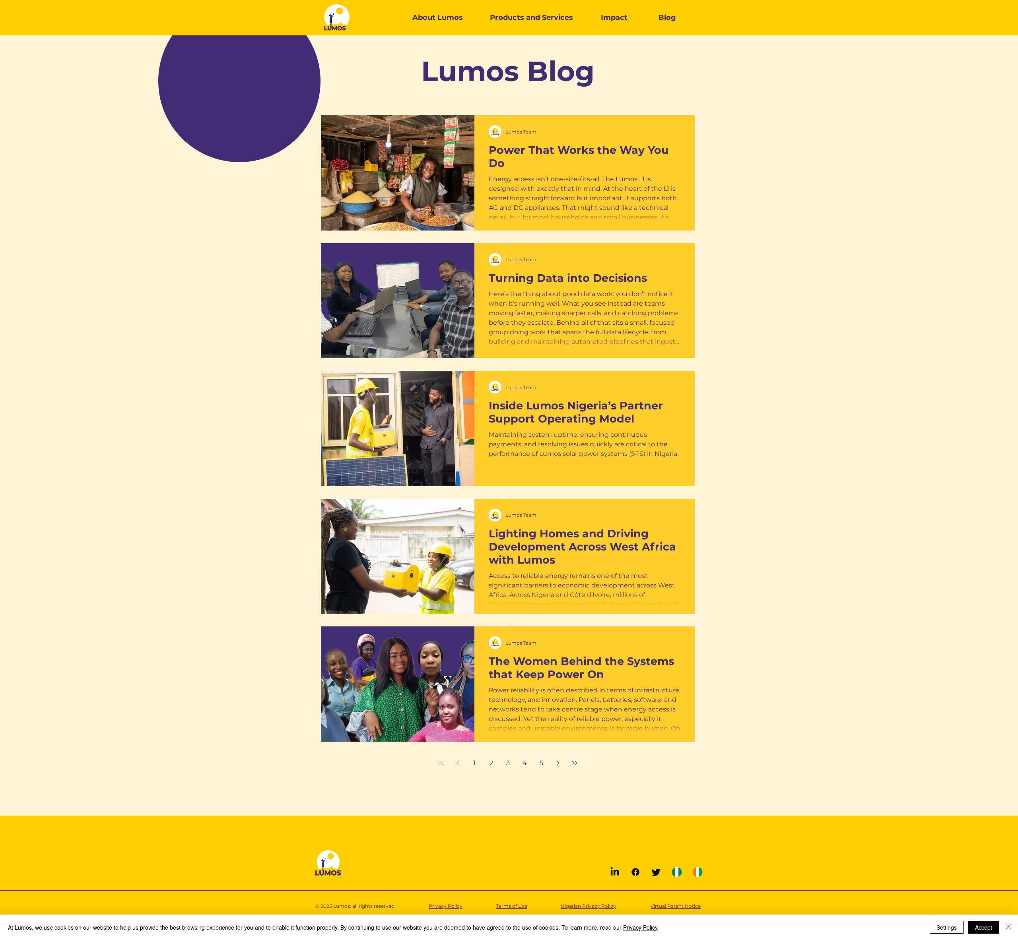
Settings (946, 927)
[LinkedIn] (615, 872)
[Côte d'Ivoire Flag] (697, 872)
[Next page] (558, 763)
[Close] (1008, 927)
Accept (983, 927)
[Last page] (574, 763)
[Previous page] (458, 763)
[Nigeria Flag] (677, 872)
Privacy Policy (640, 927)
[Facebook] (635, 872)
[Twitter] (656, 872)
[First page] (441, 763)
